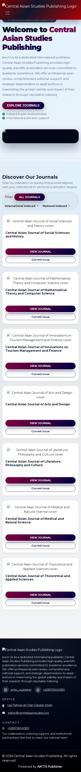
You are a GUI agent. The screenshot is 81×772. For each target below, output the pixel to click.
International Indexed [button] (20, 205)
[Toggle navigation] (7, 13)
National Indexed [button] (55, 205)
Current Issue (40, 259)
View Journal (40, 251)
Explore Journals (23, 105)
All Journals (29, 197)
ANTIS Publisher (50, 766)
